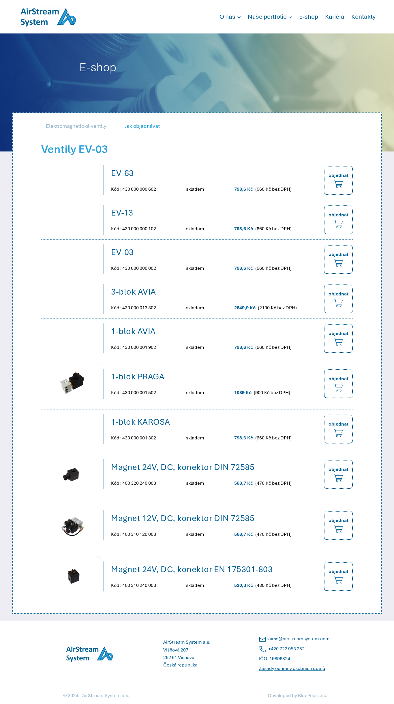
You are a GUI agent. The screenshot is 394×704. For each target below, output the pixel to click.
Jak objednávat (142, 126)
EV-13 (122, 212)
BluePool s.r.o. (312, 695)
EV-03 (122, 252)
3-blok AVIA (133, 292)
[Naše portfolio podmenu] (290, 16)
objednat (338, 175)
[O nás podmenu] (239, 16)
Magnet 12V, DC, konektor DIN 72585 (182, 518)
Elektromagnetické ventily (76, 126)
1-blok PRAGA (137, 376)
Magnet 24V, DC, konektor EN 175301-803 (192, 569)
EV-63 (122, 173)
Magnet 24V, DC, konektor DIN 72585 (182, 467)
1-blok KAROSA (140, 422)
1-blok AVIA (133, 331)
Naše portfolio (267, 16)
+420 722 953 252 (286, 649)
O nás (227, 16)
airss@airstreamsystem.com (299, 639)
